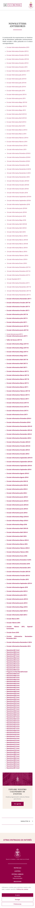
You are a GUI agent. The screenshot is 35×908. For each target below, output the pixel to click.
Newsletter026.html (13, 719)
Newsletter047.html (13, 678)
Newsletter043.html (13, 685)
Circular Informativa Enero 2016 (17, 556)
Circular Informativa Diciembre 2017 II (18, 275)
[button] (5, 5)
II (29, 446)
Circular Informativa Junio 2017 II (15, 334)
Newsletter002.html (13, 766)
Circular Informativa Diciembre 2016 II (19, 418)
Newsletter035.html (13, 701)
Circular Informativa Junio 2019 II (16, 94)
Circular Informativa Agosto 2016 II (18, 473)
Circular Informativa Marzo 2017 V (18, 371)
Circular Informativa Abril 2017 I (17, 367)
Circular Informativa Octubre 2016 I (18, 442)
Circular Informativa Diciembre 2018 (18, 165)
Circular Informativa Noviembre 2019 (18, 47)
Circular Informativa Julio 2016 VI (17, 481)
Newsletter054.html (13, 662)
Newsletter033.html (13, 705)
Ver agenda (17, 804)
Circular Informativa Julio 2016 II (17, 489)
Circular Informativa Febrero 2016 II (18, 548)
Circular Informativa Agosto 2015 (17, 587)
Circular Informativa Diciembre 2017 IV (18, 267)
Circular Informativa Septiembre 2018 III (19, 196)
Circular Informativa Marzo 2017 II (18, 383)
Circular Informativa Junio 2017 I (17, 336)
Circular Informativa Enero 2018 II (17, 259)
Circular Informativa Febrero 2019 (17, 142)
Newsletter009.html (13, 752)
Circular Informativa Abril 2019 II (16, 122)
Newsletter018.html (13, 734)
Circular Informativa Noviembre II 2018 (18, 173)
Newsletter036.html (13, 699)
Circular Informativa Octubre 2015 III (18, 572)
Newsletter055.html (13, 660)
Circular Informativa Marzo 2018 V (17, 236)
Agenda (17, 871)
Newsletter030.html (13, 711)
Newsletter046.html (13, 679)
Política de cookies (22, 889)
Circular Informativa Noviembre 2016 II (19, 430)
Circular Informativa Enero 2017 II (17, 411)
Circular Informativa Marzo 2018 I (17, 251)
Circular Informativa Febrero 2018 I (17, 255)
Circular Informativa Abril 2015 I (17, 615)
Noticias (17, 868)
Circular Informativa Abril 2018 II (16, 228)
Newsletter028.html (13, 715)
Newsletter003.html (13, 764)
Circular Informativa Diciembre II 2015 (19, 560)
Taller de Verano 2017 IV (14, 340)
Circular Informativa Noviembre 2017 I (19, 299)
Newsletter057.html (13, 656)
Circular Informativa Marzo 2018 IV (17, 240)
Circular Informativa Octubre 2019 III (18, 59)
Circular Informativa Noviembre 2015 (19, 568)
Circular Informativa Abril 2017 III (17, 359)
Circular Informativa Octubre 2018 (17, 193)
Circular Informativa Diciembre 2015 (18, 564)
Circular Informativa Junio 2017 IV (17, 326)
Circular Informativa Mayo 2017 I (17, 356)
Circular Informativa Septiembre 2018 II (19, 200)
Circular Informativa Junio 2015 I (17, 603)
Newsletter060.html (13, 652)
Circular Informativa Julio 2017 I (17, 322)
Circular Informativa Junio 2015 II (17, 599)
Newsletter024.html (13, 723)
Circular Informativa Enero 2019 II (17, 145)
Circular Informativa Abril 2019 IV (17, 114)
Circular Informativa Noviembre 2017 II (18, 295)
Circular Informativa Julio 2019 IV (16, 79)
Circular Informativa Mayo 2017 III (17, 348)
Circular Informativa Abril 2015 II (17, 611)
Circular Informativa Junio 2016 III (17, 505)
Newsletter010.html (13, 750)
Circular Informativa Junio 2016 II (17, 509)
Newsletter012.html (13, 746)
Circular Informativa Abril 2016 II (17, 532)
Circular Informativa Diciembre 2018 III (18, 157)
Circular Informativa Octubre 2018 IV (18, 181)
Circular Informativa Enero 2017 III (18, 407)
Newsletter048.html (13, 676)
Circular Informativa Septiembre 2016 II (19, 465)
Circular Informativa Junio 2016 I (17, 501)
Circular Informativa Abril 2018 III (17, 224)
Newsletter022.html (13, 727)
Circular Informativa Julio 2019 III (16, 83)
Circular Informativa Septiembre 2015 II (19, 583)
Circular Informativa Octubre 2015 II (18, 575)
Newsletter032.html (13, 707)
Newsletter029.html (13, 713)
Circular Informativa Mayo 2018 (16, 220)
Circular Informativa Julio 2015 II (17, 591)
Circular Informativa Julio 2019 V (16, 75)
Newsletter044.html (13, 683)
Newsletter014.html (13, 742)
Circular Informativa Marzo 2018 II (17, 248)
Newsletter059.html (13, 654)
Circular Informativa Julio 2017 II (17, 318)
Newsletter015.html (13, 740)
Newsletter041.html (13, 689)
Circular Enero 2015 (13, 632)
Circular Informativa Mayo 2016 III (17, 517)
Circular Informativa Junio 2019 (16, 98)
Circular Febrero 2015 (13, 623)
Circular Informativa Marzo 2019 (16, 134)
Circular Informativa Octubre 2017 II (18, 306)
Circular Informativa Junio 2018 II (17, 212)
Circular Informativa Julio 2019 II (16, 87)
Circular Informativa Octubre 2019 (17, 67)
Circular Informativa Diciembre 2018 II (18, 161)
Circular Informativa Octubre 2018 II (18, 189)
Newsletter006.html (13, 758)
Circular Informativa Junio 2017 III (17, 330)
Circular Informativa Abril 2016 (16, 536)
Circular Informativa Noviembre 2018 (18, 177)
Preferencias (17, 904)
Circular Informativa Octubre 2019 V (17, 51)
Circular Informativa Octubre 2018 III (18, 185)
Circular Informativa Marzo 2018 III (17, 244)
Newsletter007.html (13, 756)
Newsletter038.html (13, 695)
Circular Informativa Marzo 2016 (17, 544)
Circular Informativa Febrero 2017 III (18, 391)
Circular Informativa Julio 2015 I (17, 595)
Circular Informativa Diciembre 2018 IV (18, 153)
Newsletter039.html (13, 693)
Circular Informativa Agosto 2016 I (18, 477)
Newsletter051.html (13, 668)
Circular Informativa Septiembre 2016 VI (19, 458)
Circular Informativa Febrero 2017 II (18, 395)
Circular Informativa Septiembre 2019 (18, 71)
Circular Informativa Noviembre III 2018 (19, 169)
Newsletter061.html (13, 650)
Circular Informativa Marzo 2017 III (18, 379)
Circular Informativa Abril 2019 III (16, 118)
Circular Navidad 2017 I (14, 279)
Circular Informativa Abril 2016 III (17, 528)
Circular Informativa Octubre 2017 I (18, 310)
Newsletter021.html (13, 729)
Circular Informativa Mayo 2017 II (17, 352)
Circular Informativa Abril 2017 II (17, 363)
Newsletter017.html (13, 736)
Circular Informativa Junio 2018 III (17, 208)
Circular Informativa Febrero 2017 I (18, 399)
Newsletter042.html (13, 687)
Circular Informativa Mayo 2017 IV (17, 344)
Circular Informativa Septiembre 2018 (18, 204)
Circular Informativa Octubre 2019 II (17, 63)
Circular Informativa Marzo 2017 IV (18, 375)
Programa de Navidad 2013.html (17, 672)
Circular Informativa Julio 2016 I (17, 493)
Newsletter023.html (13, 725)
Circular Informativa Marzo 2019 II (17, 130)
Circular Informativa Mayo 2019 (16, 110)
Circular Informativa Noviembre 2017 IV (19, 287)
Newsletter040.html (13, 691)
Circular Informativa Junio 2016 (17, 497)
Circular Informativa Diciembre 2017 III (18, 271)
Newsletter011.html (13, 748)
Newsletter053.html (13, 664)
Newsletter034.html (13, 703)
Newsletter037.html (13, 697)
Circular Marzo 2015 (13, 619)
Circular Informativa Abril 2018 (16, 232)
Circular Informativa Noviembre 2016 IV (19, 426)
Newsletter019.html (13, 733)
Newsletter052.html (13, 666)
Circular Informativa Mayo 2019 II (17, 106)
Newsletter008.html (13, 754)
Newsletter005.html (13, 760)
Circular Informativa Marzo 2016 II (18, 540)
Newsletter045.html (13, 681)
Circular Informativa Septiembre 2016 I (19, 469)
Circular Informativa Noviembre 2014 (19, 646)
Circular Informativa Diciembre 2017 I (18, 283)
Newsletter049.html (13, 674)
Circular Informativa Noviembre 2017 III (19, 291)
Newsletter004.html (13, 762)
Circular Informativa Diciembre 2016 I (19, 422)
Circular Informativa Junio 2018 (16, 216)
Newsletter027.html (13, 717)
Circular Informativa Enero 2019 (16, 149)
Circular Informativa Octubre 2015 (18, 579)
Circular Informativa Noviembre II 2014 (19, 642)
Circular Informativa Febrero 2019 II (17, 138)
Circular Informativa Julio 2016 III (17, 485)
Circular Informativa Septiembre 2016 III (19, 462)
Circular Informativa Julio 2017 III (17, 314)
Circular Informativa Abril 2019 (16, 126)
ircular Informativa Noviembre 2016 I (19, 438)
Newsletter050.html (13, 670)
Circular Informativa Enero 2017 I (17, 414)
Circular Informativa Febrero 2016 (17, 552)
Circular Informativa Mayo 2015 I (17, 607)
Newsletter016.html (13, 738)
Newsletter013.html (13, 744)
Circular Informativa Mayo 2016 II (17, 520)
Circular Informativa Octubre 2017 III (18, 303)
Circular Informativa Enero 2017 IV (18, 403)
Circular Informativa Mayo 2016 (17, 524)
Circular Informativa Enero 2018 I (17, 263)
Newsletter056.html (13, 658)
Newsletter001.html (13, 768)
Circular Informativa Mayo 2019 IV (17, 102)
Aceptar (17, 895)
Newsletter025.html (13, 721)
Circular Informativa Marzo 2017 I (17, 387)
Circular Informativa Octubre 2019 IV (18, 55)
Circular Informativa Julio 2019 (16, 90)
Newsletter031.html (13, 709)
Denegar (17, 899)
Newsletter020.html (13, 731)
